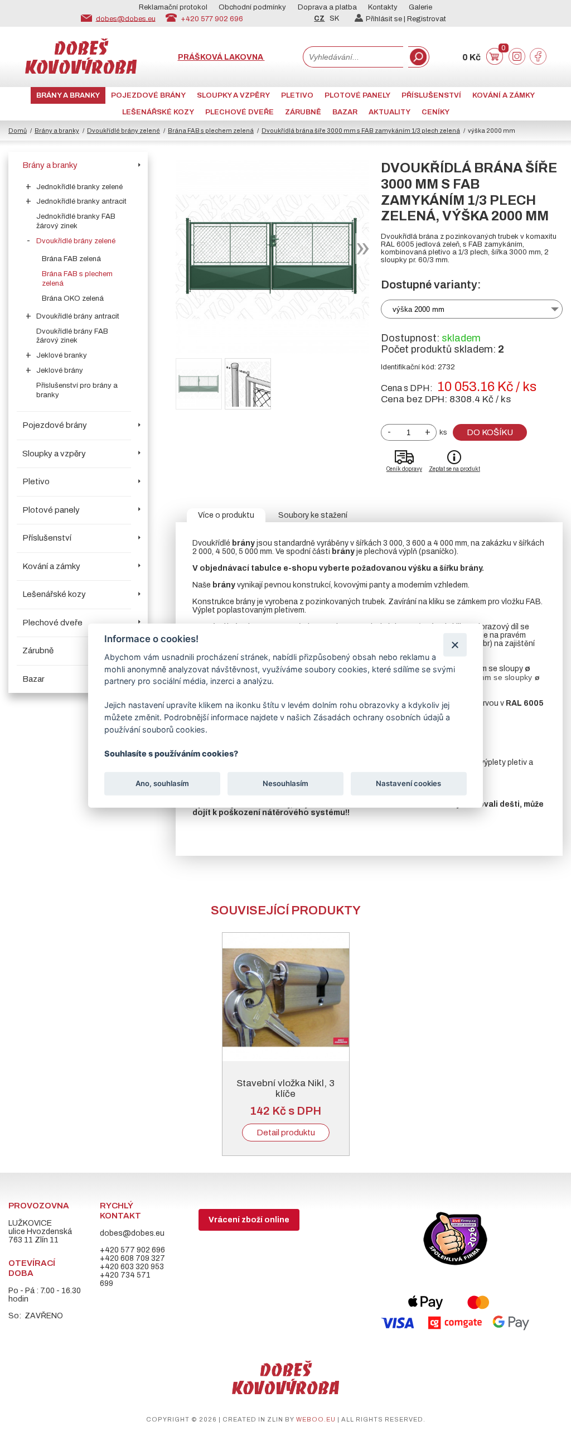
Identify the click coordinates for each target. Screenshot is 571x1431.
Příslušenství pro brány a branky (77, 390)
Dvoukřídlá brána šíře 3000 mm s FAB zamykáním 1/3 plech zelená (361, 130)
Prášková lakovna (221, 57)
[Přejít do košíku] (494, 62)
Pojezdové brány (148, 95)
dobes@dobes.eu (126, 18)
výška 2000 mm (418, 309)
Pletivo (297, 95)
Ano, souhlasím (162, 783)
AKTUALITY (389, 112)
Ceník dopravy (404, 469)
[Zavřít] (454, 644)
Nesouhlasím (285, 783)
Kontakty (383, 7)
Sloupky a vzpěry (233, 95)
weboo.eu (316, 1419)
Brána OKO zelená (73, 298)
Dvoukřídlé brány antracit (77, 316)
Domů (17, 130)
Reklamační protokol (173, 7)
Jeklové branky (61, 355)
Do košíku (490, 432)
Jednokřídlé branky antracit (81, 201)
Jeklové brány (59, 370)
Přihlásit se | (386, 19)
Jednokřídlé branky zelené (79, 187)
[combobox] (353, 57)
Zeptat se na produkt (454, 469)
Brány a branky (68, 95)
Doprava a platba (327, 7)
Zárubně (303, 112)
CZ (319, 18)
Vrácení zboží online (249, 1220)
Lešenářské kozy (158, 112)
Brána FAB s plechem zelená (211, 130)
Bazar (344, 112)
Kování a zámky (503, 95)
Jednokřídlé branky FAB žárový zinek (75, 221)
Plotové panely (357, 95)
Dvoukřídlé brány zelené (123, 130)
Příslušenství (431, 95)
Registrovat (426, 19)
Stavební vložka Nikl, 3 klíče (285, 1088)
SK (334, 18)
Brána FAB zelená (71, 259)
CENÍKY (435, 112)
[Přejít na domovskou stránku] (81, 71)
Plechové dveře (239, 112)
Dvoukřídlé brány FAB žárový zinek (72, 336)
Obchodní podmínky (252, 7)
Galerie (420, 7)
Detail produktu (286, 1132)
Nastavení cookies (408, 783)
